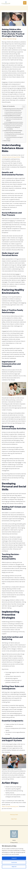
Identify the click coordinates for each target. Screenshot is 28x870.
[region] (14, 856)
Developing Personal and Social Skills (13, 124)
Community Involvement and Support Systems (14, 138)
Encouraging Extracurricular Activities (14, 122)
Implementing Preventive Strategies (13, 130)
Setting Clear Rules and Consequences (15, 134)
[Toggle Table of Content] (22, 106)
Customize (14, 862)
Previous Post (14, 814)
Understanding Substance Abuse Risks (13, 108)
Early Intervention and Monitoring (13, 132)
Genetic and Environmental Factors (13, 110)
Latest (4, 39)
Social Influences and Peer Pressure (14, 112)
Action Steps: (7, 140)
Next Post (14, 819)
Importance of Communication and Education (14, 119)
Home (14, 840)
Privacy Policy (14, 842)
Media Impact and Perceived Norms (13, 113)
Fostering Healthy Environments (12, 115)
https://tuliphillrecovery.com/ (10, 806)
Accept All (14, 858)
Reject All (14, 866)
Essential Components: (11, 135)
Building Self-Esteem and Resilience (14, 125)
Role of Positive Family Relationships (14, 117)
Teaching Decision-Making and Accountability (13, 128)
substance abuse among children (11, 157)
